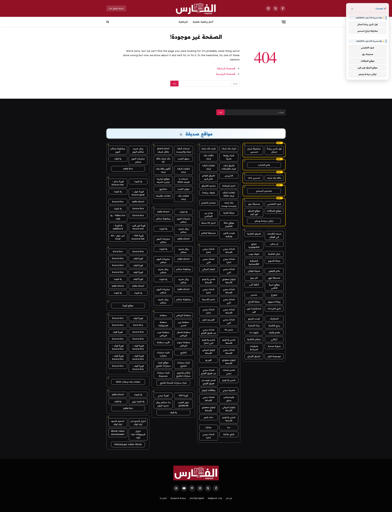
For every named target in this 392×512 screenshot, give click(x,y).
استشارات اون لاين (254, 310)
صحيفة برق (254, 204)
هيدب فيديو (254, 318)
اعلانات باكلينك (163, 195)
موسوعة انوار (274, 356)
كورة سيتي (163, 395)
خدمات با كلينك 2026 (183, 180)
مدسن (254, 294)
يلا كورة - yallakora (118, 227)
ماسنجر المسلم (264, 191)
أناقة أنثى (254, 284)
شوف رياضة (208, 192)
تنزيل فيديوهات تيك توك (138, 434)
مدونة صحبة (274, 346)
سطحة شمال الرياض (183, 334)
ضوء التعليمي (274, 204)
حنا (228, 427)
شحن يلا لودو (228, 380)
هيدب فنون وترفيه (229, 235)
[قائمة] (284, 22)
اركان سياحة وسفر (264, 221)
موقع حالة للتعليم (229, 224)
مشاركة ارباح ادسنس (254, 150)
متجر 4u (228, 329)
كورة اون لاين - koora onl (138, 227)
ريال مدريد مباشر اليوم (138, 150)
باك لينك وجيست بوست (228, 204)
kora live (118, 251)
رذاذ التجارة (254, 325)
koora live (117, 201)
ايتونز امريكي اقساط (208, 351)
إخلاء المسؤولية (215, 498)
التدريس (229, 175)
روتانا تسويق (274, 301)
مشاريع (163, 189)
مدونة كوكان (254, 271)
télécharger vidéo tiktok (128, 444)
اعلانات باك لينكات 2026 (128, 381)
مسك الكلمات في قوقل (274, 235)
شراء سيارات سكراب (163, 354)
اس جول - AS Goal (118, 237)
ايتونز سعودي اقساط (229, 281)
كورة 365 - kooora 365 (138, 237)
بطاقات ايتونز (208, 390)
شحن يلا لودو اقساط (208, 281)
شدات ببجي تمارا (208, 250)
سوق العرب (183, 158)
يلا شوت (183, 211)
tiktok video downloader (118, 433)
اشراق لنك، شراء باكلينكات (228, 167)
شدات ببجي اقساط (229, 250)
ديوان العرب (183, 189)
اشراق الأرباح (253, 356)
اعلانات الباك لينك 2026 (228, 194)
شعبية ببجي (229, 390)
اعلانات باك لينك (183, 197)
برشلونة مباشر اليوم (117, 150)
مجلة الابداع (254, 301)
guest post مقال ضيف (163, 150)
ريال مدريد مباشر (183, 230)
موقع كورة (128, 305)
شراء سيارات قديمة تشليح (173, 382)
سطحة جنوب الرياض (183, 344)
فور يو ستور (208, 319)
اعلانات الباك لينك (208, 167)
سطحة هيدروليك (163, 324)
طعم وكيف (274, 332)
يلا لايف (173, 412)
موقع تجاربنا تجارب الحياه (163, 180)
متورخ (274, 294)
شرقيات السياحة (254, 348)
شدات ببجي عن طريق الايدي (208, 331)
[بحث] (108, 22)
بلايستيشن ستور (228, 399)
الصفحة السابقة (226, 68)
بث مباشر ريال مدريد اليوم (163, 404)
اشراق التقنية (254, 233)
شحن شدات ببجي (229, 372)
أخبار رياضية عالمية (203, 22)
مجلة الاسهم (274, 260)
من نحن (229, 498)
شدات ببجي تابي (208, 261)
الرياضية (183, 22)
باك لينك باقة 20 (163, 160)
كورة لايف (138, 258)
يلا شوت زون (138, 401)
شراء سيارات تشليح (183, 364)
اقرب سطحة (163, 342)
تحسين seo (254, 178)
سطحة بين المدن (183, 324)
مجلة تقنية (228, 212)
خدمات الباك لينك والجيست (183, 150)
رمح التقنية (274, 325)
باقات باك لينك (209, 157)
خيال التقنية (274, 254)
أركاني (274, 339)
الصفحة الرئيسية (225, 73)
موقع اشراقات (274, 210)
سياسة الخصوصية (178, 498)
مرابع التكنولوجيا (254, 245)
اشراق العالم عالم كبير (208, 177)
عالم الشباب (264, 165)
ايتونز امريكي (208, 269)
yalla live (128, 168)
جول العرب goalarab (183, 404)
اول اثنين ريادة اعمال (274, 150)
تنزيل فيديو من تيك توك (138, 423)
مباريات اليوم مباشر (183, 220)
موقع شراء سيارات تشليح (163, 364)
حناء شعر (208, 417)
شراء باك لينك (229, 148)
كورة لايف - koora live (138, 347)
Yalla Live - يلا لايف (117, 217)
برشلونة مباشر (163, 218)
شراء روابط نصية (228, 157)
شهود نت (253, 332)
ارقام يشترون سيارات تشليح (183, 374)
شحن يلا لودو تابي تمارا (208, 341)
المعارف (274, 318)
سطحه (163, 315)
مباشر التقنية (254, 339)
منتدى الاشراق (209, 185)
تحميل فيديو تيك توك (117, 423)
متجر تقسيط (208, 299)
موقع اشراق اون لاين (254, 212)
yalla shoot (163, 211)
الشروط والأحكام (197, 498)
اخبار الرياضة (228, 185)
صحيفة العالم (208, 233)
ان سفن (274, 243)
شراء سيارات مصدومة (163, 374)
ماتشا (208, 427)
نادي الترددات (274, 308)
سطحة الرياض (183, 315)
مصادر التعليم (208, 202)
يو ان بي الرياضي (208, 214)
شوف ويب (254, 254)
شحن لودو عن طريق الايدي (209, 382)
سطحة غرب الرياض (163, 334)
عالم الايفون (274, 271)
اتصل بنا (163, 498)
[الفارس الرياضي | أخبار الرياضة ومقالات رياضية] (196, 8)
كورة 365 (183, 395)
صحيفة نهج (274, 277)
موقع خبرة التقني (274, 286)
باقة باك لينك (274, 178)
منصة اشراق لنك (116, 8)
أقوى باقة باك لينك (163, 170)
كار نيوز (254, 277)
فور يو (208, 360)
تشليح (183, 352)
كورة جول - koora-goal (138, 193)
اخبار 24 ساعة (208, 223)
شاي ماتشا (228, 434)
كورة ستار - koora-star (118, 183)
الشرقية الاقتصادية (254, 262)
